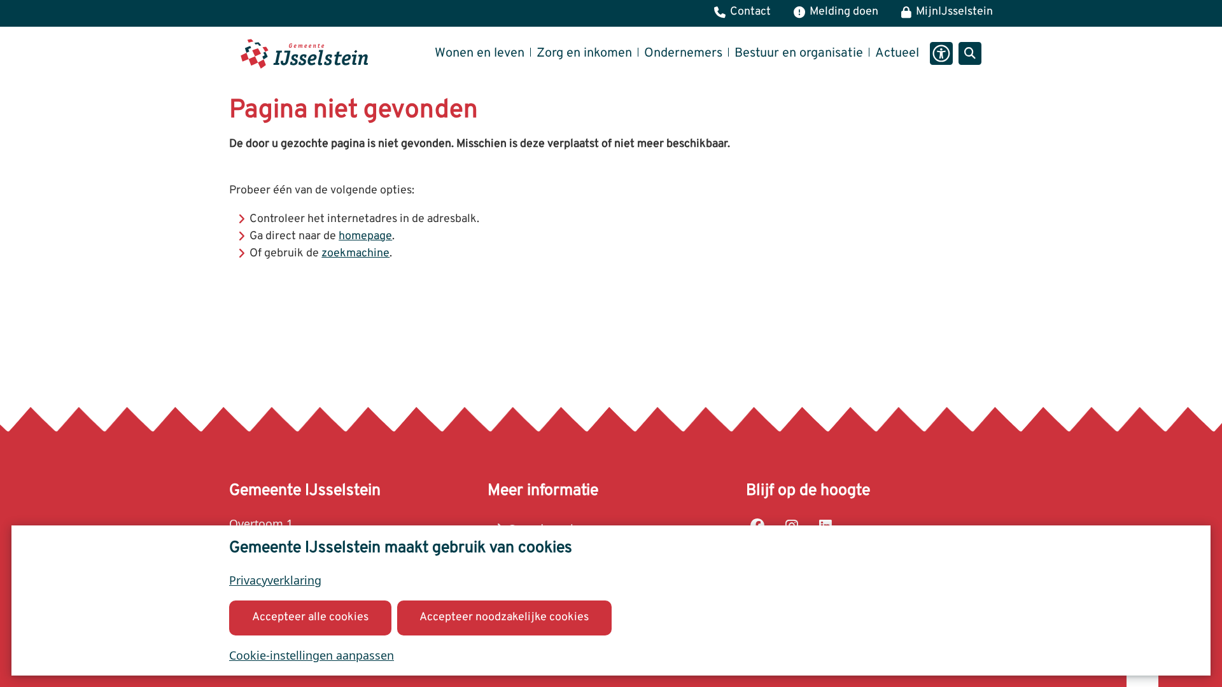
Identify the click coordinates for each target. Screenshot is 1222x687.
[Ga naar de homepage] (304, 54)
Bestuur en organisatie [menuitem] (798, 53)
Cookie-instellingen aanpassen (311, 655)
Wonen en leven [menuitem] (479, 53)
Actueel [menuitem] (897, 53)
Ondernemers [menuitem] (683, 53)
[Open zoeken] (970, 53)
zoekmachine (355, 253)
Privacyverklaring (275, 580)
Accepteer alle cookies (310, 617)
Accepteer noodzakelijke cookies (504, 617)
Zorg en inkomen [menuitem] (584, 53)
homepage (365, 236)
